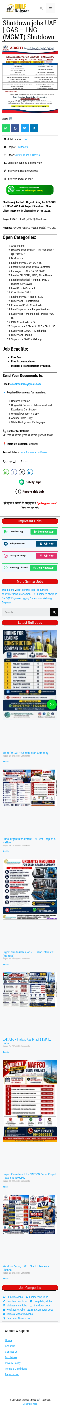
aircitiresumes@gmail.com (25, 384)
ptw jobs (52, 594)
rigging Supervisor (32, 598)
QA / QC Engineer (11, 598)
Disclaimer (11, 1357)
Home (8, 1340)
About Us (10, 1346)
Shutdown (22, 147)
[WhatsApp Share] (6, 472)
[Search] (54, 612)
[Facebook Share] (14, 472)
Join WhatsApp (45, 567)
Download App (46, 531)
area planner (8, 589)
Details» (6, 762)
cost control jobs (26, 589)
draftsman (24, 594)
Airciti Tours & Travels (27, 155)
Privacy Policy (12, 1363)
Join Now (49, 543)
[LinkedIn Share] (30, 472)
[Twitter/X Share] (22, 472)
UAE (26, 139)
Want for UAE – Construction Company (25, 753)
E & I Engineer (39, 594)
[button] (41, 8)
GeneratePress (30, 1403)
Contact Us (11, 1351)
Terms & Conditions (16, 1368)
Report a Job (12, 1374)
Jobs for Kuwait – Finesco (34, 452)
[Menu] (50, 8)
